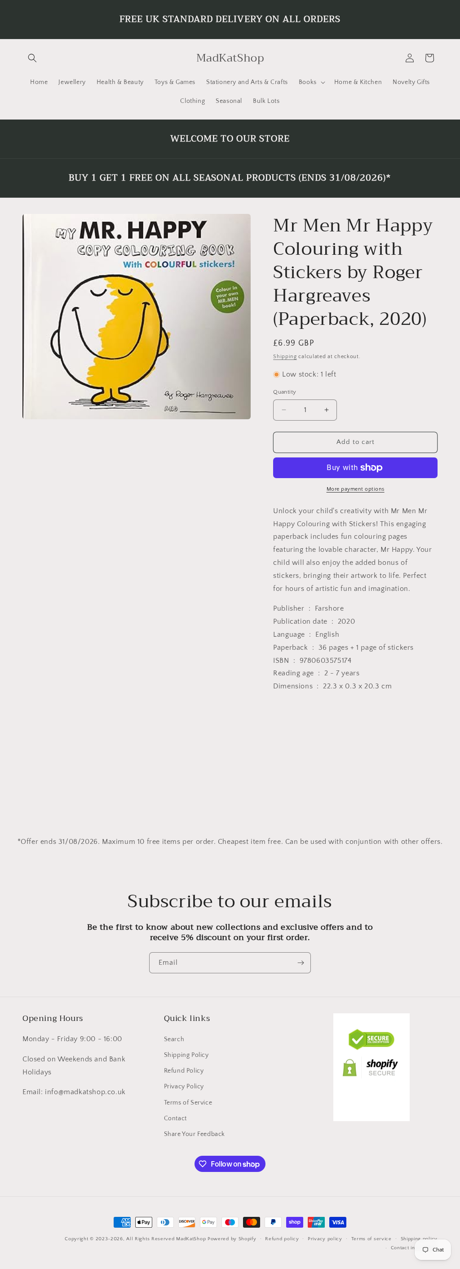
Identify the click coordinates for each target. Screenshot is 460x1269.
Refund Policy (184, 1070)
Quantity (284, 392)
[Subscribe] (300, 962)
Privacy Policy (184, 1086)
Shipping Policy (186, 1055)
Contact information (414, 1248)
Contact (175, 1118)
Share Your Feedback (194, 1134)
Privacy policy (325, 1239)
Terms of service (371, 1239)
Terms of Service (188, 1102)
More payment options (356, 489)
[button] (32, 58)
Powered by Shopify (232, 1239)
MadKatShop (191, 1239)
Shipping (285, 356)
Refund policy (282, 1239)
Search (174, 1039)
